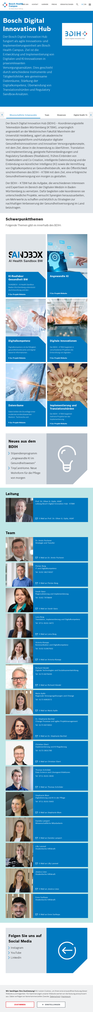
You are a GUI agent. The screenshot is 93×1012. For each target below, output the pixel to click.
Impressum (66, 996)
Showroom (61, 115)
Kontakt (35, 4)
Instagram (17, 947)
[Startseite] (12, 6)
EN (85, 4)
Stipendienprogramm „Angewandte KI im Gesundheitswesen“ (24, 458)
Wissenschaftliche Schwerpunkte (23, 115)
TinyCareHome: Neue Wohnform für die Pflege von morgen (25, 473)
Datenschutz (55, 996)
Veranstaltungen (66, 4)
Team (47, 115)
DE (82, 4)
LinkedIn (16, 957)
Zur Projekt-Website (17, 294)
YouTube (16, 952)
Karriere (45, 4)
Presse (54, 4)
